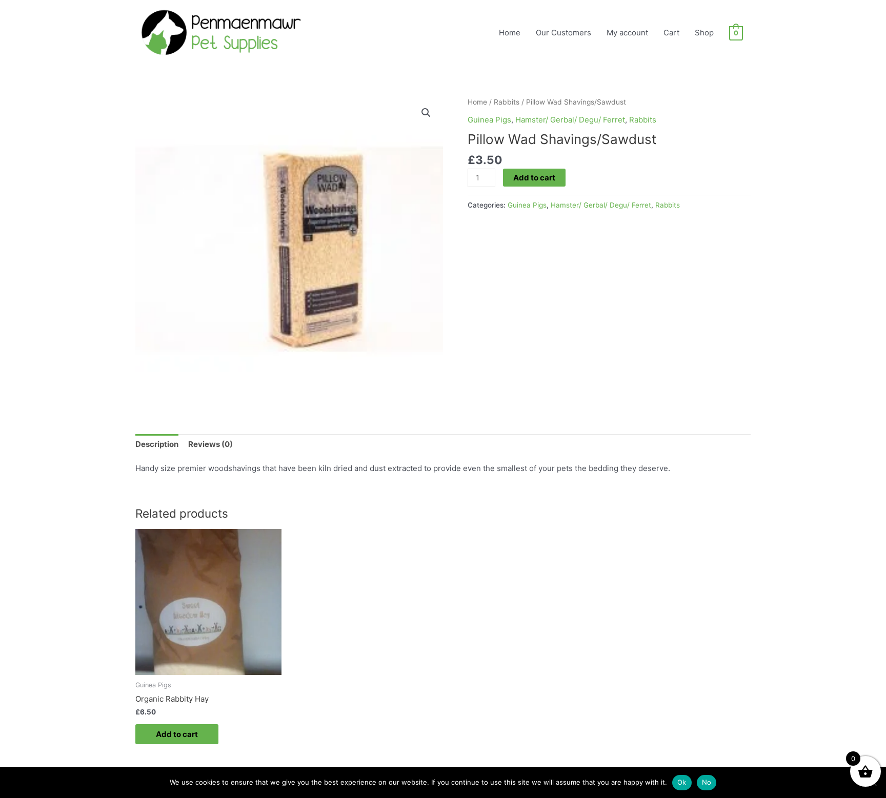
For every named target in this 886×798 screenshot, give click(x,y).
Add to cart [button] (177, 734)
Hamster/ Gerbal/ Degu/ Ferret (570, 120)
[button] (426, 113)
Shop (704, 32)
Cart (671, 32)
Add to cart (534, 177)
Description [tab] (156, 444)
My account (627, 32)
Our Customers (563, 32)
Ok (682, 782)
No (707, 782)
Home (509, 32)
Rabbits (506, 102)
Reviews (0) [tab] (210, 444)
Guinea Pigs (489, 120)
